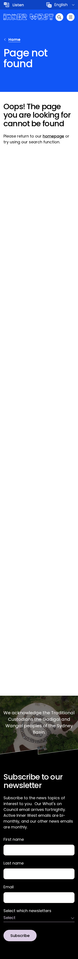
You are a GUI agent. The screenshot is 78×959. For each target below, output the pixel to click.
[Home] (28, 17)
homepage (53, 136)
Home (14, 39)
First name (13, 839)
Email (8, 887)
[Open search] (59, 17)
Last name (13, 863)
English (61, 4)
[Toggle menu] (71, 17)
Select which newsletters (27, 910)
